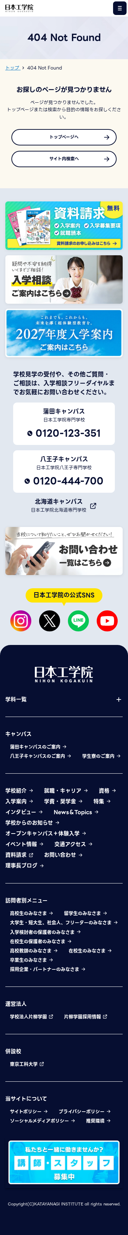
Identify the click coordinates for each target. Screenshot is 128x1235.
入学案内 (16, 801)
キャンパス (18, 734)
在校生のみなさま (88, 950)
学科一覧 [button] (16, 699)
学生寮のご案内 (99, 756)
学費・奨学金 (61, 801)
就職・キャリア (63, 791)
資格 (105, 791)
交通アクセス (71, 844)
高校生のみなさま (29, 913)
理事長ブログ (22, 866)
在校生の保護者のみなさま (38, 941)
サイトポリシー (26, 1111)
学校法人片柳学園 (29, 1016)
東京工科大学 (24, 1064)
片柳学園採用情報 (83, 1016)
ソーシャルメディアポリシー (40, 1120)
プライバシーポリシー (82, 1111)
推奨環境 (96, 1120)
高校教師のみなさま (31, 950)
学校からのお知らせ (30, 823)
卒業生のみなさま (29, 960)
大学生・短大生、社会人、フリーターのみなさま (61, 922)
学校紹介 (16, 791)
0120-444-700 (68, 480)
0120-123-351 (68, 433)
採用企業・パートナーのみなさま (45, 969)
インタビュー (21, 812)
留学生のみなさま (83, 913)
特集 (100, 801)
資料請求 (16, 855)
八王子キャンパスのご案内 (38, 756)
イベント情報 (22, 844)
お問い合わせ (61, 855)
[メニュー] (120, 8)
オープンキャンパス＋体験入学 (43, 833)
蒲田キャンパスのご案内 (36, 746)
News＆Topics (74, 812)
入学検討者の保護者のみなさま (43, 932)
